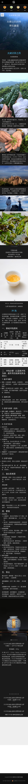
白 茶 (18, 10)
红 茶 (5, 10)
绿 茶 (11, 10)
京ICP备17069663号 (7, 781)
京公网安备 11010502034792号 (19, 781)
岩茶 (25, 10)
